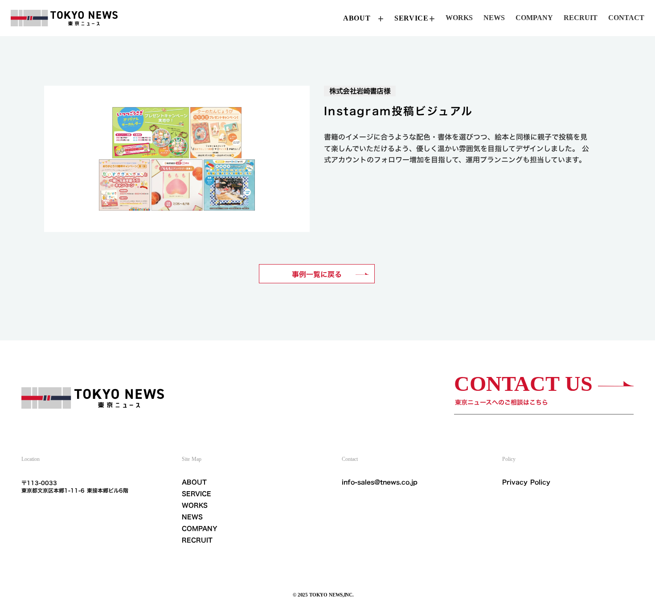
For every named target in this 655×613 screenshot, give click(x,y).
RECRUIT (197, 540)
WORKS (195, 505)
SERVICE (196, 494)
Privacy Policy (526, 482)
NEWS (192, 517)
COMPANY (199, 529)
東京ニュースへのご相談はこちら (501, 402)
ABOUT (194, 482)
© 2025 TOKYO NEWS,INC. (323, 594)
